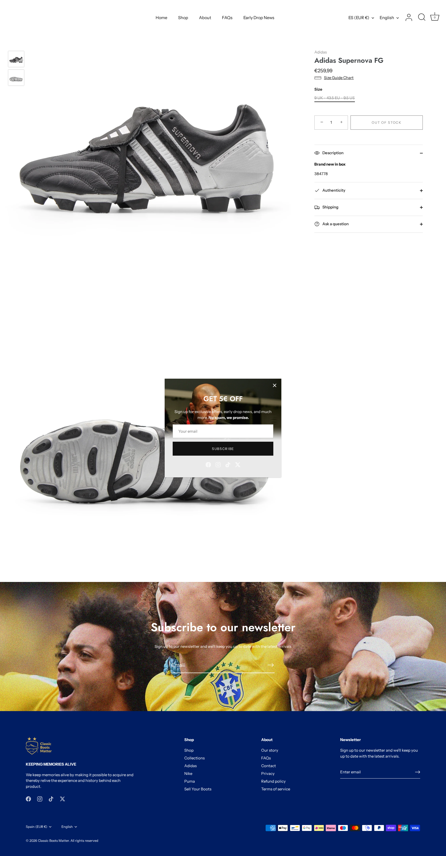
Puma (189, 781)
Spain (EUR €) (36, 827)
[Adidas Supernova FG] (16, 59)
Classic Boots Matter (53, 841)
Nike (188, 773)
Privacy (268, 773)
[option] (16, 60)
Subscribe (223, 449)
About (205, 17)
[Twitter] (237, 464)
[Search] (421, 17)
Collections (194, 758)
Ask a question (335, 223)
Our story (269, 750)
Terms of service (275, 789)
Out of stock (386, 122)
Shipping (330, 207)
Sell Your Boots (197, 789)
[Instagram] (218, 464)
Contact (268, 765)
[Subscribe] (270, 665)
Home (161, 17)
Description (333, 152)
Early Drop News (258, 17)
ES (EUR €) (358, 17)
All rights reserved (84, 841)
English (387, 17)
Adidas (320, 52)
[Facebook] (208, 464)
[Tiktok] (227, 464)
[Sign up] (417, 772)
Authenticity (333, 190)
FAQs (227, 17)
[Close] (274, 385)
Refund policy (273, 781)
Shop (183, 17)
